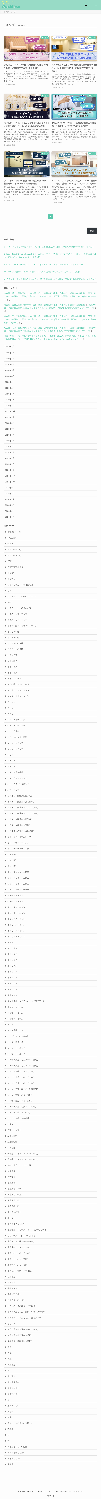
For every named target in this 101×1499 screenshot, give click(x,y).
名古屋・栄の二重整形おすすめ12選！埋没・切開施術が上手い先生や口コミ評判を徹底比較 (44, 293)
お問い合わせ (78, 1491)
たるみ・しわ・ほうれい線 (19, 608)
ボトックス (12, 948)
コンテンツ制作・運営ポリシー (59, 1491)
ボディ (10, 942)
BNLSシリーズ (14, 531)
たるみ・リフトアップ (17, 614)
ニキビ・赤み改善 (15, 772)
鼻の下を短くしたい (16, 1452)
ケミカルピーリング (16, 719)
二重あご (11, 1124)
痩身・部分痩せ (14, 1294)
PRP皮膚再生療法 (16, 566)
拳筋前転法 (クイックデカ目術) (21, 1235)
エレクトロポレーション (18, 690)
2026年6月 (10, 364)
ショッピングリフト (16, 742)
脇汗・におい (13, 1405)
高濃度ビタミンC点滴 (17, 1446)
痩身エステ (12, 1288)
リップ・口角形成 (15, 1042)
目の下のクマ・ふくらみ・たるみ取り (24, 1317)
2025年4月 (10, 446)
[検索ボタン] (86, 5)
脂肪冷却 (11, 1376)
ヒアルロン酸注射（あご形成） (21, 801)
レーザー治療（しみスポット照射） (23, 1059)
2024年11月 (10, 475)
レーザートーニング (16, 1047)
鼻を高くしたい (14, 1458)
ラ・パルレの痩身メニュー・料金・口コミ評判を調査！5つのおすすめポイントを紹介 (42, 271)
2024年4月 (10, 516)
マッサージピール (15, 1006)
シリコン (11, 754)
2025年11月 (10, 405)
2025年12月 (10, 399)
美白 (9, 1346)
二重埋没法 (12, 1141)
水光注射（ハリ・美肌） (18, 1259)
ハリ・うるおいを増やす (18, 784)
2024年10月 (10, 481)
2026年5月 (10, 370)
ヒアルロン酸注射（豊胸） (19, 825)
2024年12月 (10, 469)
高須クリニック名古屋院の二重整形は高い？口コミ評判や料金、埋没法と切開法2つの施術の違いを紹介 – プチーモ (50, 296)
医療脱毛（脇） (14, 1200)
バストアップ (13, 789)
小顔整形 (11, 1217)
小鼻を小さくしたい (16, 1223)
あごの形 (11, 578)
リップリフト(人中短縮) (18, 1036)
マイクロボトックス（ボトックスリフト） (26, 1000)
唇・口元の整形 (14, 1212)
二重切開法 (12, 1135)
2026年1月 (10, 393)
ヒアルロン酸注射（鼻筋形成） (21, 830)
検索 (92, 230)
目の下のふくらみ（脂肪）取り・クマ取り (26, 1311)
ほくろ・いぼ (13, 631)
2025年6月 (10, 434)
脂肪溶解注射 (13, 1382)
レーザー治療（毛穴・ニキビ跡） (22, 1106)
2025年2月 (10, 458)
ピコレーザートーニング (18, 842)
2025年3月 (10, 452)
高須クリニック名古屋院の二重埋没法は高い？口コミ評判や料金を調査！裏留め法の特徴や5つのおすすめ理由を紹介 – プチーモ (50, 319)
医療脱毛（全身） (15, 1194)
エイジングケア (14, 678)
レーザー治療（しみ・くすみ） (21, 1071)
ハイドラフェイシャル (17, 778)
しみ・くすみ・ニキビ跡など (20, 584)
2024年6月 (10, 505)
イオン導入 (12, 660)
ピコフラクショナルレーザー (20, 836)
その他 (10, 602)
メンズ (10, 1024)
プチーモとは (41, 1491)
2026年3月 (10, 382)
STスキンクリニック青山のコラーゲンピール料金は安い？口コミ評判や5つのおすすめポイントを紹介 (49, 246)
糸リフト (11, 1323)
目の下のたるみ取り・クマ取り (21, 1305)
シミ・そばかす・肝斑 (17, 737)
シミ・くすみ (13, 731)
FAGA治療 (12, 537)
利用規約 (21, 1491)
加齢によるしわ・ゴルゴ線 (19, 1165)
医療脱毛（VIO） (15, 1188)
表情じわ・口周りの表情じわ (20, 1423)
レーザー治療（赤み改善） (19, 1112)
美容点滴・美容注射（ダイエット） (23, 1329)
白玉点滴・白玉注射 (16, 1300)
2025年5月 (10, 440)
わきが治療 (12, 654)
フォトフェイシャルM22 (18, 872)
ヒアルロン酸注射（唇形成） (20, 819)
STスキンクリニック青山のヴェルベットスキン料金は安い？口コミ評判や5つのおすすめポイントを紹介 (50, 278)
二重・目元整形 (14, 1130)
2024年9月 (10, 487)
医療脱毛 (11, 1182)
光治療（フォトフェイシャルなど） (23, 1153)
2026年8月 (10, 352)
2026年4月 (10, 376)
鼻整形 (10, 1464)
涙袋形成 (11, 1282)
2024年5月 (10, 511)
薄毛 (9, 1417)
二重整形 (11, 1147)
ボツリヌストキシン (16, 907)
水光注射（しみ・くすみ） (19, 1247)
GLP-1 (10, 543)
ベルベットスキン (15, 895)
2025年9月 (10, 417)
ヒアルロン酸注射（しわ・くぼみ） (23, 807)
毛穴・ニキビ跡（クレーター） (21, 1241)
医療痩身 (11, 1171)
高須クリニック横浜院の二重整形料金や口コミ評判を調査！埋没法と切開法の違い (40, 335)
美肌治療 (11, 1364)
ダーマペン (12, 760)
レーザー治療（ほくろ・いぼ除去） (23, 1088)
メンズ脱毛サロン (15, 1030)
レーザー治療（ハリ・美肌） (20, 1094)
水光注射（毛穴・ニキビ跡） (20, 1270)
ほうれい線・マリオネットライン (22, 625)
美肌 (9, 1352)
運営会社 (30, 1491)
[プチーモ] (11, 5)
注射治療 (11, 1276)
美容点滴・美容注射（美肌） (20, 1335)
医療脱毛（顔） (14, 1206)
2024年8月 (10, 493)
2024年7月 (10, 499)
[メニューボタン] (96, 5)
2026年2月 (10, 387)
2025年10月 (10, 411)
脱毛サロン (12, 1411)
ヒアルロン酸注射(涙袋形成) (20, 795)
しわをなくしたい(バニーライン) (22, 596)
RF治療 (11, 572)
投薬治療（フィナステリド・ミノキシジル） (27, 1229)
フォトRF (12, 854)
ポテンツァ (12, 983)
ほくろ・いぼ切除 (15, 643)
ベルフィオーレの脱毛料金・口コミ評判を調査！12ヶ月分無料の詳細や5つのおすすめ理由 (44, 264)
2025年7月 (10, 428)
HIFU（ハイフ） (15, 549)
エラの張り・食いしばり (18, 684)
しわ (9, 590)
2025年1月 (10, 464)
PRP (10, 561)
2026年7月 (10, 358)
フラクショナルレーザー (18, 889)
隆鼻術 (10, 1429)
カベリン (11, 701)
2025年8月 (10, 423)
